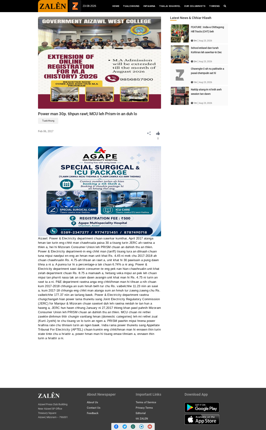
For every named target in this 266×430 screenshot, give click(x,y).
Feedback (92, 413)
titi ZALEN (142, 418)
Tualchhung (131, 6)
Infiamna (149, 6)
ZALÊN (52, 6)
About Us (92, 402)
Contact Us (93, 407)
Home (116, 6)
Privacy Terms (144, 407)
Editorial (141, 413)
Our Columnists (194, 6)
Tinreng (214, 6)
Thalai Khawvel (169, 6)
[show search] (225, 6)
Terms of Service (146, 402)
